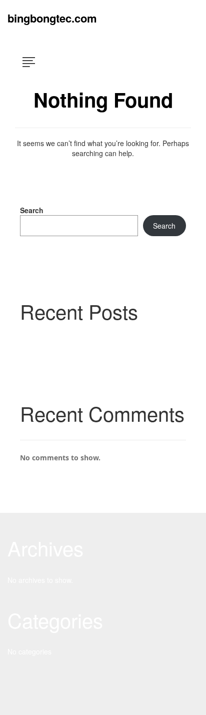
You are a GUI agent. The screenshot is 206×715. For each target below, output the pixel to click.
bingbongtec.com (52, 18)
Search (32, 210)
